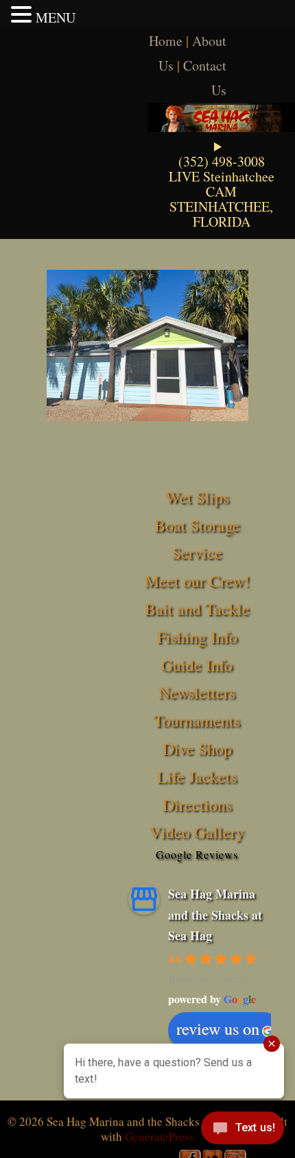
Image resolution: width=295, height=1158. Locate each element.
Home (165, 41)
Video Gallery (197, 832)
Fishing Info (197, 637)
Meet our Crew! (197, 581)
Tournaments (197, 720)
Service (197, 553)
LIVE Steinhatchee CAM (221, 184)
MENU (55, 17)
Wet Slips (197, 497)
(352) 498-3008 (221, 161)
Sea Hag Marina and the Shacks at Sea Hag (215, 914)
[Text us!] (242, 1130)
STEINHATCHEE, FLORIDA (221, 214)
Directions (197, 805)
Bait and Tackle (197, 609)
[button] (23, 14)
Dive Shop (197, 748)
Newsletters (196, 692)
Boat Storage (197, 525)
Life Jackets (197, 777)
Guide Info (197, 665)
